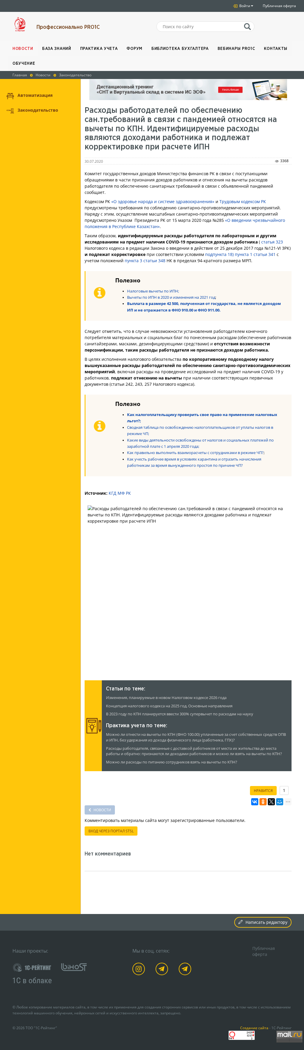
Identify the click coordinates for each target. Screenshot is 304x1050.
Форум (134, 48)
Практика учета (99, 48)
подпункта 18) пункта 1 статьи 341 (240, 254)
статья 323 (272, 242)
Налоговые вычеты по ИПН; (153, 291)
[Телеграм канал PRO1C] (163, 970)
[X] (271, 801)
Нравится (263, 790)
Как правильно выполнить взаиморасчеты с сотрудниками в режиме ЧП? (195, 452)
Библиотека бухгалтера (180, 48)
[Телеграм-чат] (186, 970)
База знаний (56, 48)
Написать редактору (266, 922)
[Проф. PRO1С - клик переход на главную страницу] (20, 24)
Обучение (23, 63)
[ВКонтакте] (254, 801)
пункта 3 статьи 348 (145, 260)
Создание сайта (254, 1027)
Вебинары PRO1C (236, 48)
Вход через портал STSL (111, 831)
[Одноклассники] (263, 801)
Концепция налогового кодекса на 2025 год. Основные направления (169, 706)
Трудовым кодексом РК (242, 201)
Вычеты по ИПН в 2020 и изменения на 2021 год (171, 297)
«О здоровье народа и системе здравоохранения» (162, 201)
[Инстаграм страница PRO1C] (139, 970)
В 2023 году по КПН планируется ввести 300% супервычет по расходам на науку (179, 714)
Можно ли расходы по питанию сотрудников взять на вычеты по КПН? (171, 762)
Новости (22, 48)
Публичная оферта (279, 5)
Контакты (275, 48)
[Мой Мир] (279, 801)
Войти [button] (244, 5)
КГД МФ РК (120, 493)
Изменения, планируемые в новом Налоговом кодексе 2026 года (166, 697)
